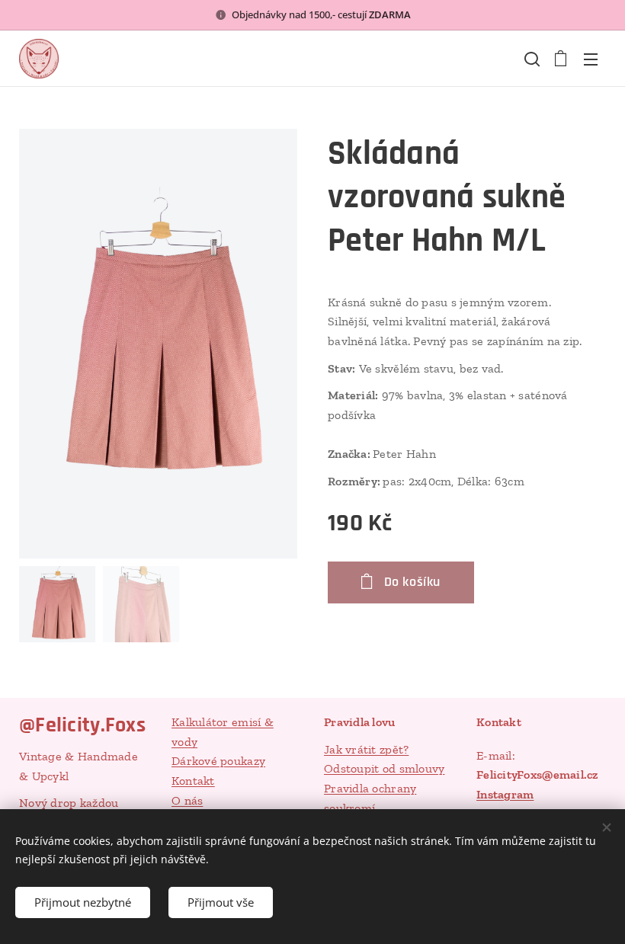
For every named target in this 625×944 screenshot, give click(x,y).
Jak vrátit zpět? (366, 749)
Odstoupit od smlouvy (384, 768)
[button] (530, 59)
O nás (187, 800)
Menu (590, 58)
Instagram (505, 794)
